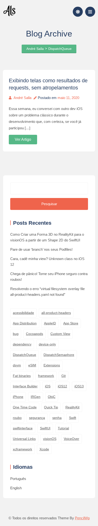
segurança (37, 418)
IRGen (35, 397)
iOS (47, 386)
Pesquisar (49, 204)
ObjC (51, 397)
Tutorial (63, 428)
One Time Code (25, 407)
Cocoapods (34, 334)
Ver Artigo (23, 139)
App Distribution (25, 323)
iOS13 (79, 386)
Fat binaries (22, 376)
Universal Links (24, 439)
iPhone (18, 397)
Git (63, 376)
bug (16, 334)
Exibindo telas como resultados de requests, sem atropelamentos (48, 84)
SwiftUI (45, 428)
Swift (72, 418)
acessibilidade (23, 313)
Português (18, 479)
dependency (22, 344)
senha (57, 418)
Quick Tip (51, 407)
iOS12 (62, 386)
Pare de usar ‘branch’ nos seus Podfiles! (41, 249)
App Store (70, 323)
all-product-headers (56, 313)
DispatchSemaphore (59, 355)
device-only (47, 344)
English (16, 488)
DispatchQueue (24, 355)
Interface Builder (25, 386)
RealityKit (72, 407)
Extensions (52, 365)
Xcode (44, 449)
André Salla (22, 98)
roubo (17, 418)
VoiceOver (71, 439)
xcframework (22, 449)
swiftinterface (23, 428)
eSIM (32, 365)
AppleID (50, 323)
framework (46, 376)
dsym (17, 365)
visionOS (49, 439)
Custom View (60, 334)
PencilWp (82, 518)
